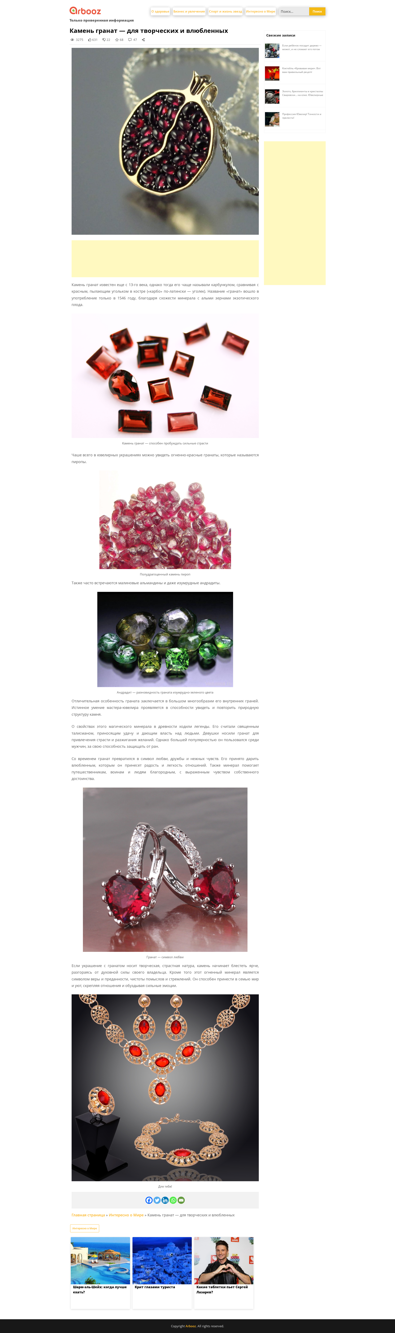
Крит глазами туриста (155, 1287)
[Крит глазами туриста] (162, 1260)
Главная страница (88, 1214)
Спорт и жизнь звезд (225, 11)
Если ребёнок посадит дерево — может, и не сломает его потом (302, 47)
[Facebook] (149, 1200)
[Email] (181, 1200)
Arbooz (191, 1326)
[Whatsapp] (173, 1200)
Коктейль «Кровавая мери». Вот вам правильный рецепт (301, 70)
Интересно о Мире (260, 11)
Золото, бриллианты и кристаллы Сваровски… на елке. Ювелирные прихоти (302, 95)
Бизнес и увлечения (189, 11)
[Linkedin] (165, 1200)
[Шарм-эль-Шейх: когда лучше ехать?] (100, 1260)
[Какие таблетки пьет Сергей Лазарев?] (223, 1260)
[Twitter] (157, 1200)
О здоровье (160, 11)
